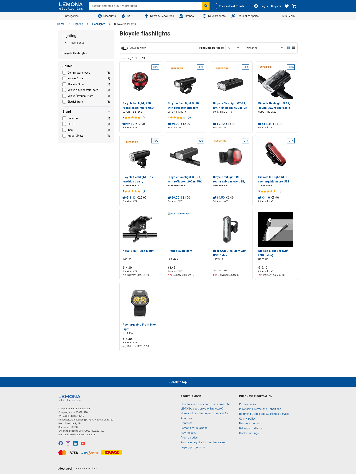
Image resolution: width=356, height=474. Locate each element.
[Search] (206, 6)
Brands (189, 16)
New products (217, 16)
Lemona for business (194, 428)
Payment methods (250, 423)
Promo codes (189, 437)
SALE (130, 16)
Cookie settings (249, 433)
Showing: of (133, 58)
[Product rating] (133, 117)
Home (61, 24)
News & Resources (162, 16)
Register (276, 6)
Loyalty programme (193, 447)
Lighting (78, 24)
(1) (189, 117)
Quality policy (247, 418)
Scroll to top (178, 382)
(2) (144, 117)
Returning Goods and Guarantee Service (264, 413)
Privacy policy (247, 404)
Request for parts (248, 16)
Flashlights (98, 24)
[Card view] (288, 48)
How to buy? (189, 432)
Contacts (186, 423)
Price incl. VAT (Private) (232, 6)
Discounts (109, 16)
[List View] (293, 48)
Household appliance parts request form (206, 413)
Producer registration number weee (203, 442)
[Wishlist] (286, 6)
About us (186, 418)
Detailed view (138, 47)
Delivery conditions (251, 428)
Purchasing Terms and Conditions (260, 409)
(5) (144, 191)
